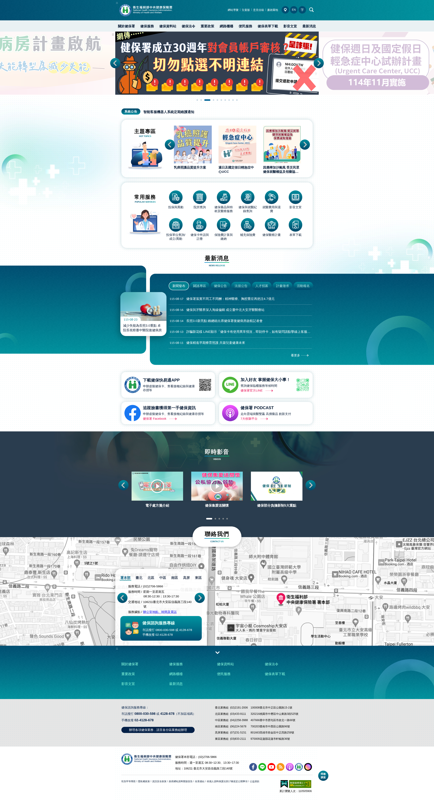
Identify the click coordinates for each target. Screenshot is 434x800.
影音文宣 (290, 26)
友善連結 (199, 781)
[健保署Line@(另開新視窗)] (262, 767)
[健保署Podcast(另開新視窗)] (290, 767)
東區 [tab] (198, 578)
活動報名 (303, 286)
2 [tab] (201, 100)
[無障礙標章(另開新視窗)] (300, 784)
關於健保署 (126, 26)
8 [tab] (229, 100)
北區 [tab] (150, 578)
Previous (115, 63)
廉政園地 (272, 9)
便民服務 (245, 26)
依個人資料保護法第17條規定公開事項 (227, 781)
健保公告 (220, 286)
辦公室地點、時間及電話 (160, 612)
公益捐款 (254, 781)
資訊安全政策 (159, 781)
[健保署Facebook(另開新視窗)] (253, 767)
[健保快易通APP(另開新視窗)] (299, 767)
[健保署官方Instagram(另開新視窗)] (308, 767)
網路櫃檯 (226, 26)
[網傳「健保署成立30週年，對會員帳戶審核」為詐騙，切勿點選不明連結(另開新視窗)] (217, 63)
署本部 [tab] (125, 578)
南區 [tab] (174, 578)
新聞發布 (178, 286)
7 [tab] (225, 100)
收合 (217, 652)
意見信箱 (258, 9)
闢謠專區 (199, 286)
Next (319, 63)
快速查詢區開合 (311, 10)
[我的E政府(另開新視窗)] (284, 784)
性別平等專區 (128, 781)
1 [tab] (197, 100)
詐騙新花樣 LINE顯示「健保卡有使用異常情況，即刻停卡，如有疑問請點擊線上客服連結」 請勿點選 (241, 332)
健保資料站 (167, 26)
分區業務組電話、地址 (285, 10)
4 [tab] (213, 100)
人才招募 (261, 286)
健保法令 (188, 26)
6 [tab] (221, 100)
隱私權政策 (144, 781)
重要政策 (207, 26)
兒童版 (246, 9)
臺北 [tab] (139, 578)
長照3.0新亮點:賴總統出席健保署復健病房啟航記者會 (216, 321)
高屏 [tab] (186, 578)
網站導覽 (233, 9)
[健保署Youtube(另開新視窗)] (271, 767)
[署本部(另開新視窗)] (217, 613)
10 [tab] (237, 100)
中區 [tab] (162, 578)
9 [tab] (233, 100)
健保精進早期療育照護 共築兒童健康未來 (207, 343)
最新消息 (309, 26)
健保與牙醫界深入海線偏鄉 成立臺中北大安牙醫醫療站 (217, 310)
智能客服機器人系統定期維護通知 (168, 112)
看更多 (295, 355)
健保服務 (147, 26)
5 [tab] (217, 100)
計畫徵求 (282, 286)
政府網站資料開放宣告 (181, 781)
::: (117, 2)
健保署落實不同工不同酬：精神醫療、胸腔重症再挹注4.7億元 (222, 299)
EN (294, 9)
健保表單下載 (268, 26)
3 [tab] (207, 100)
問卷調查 (323, 776)
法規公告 (241, 286)
